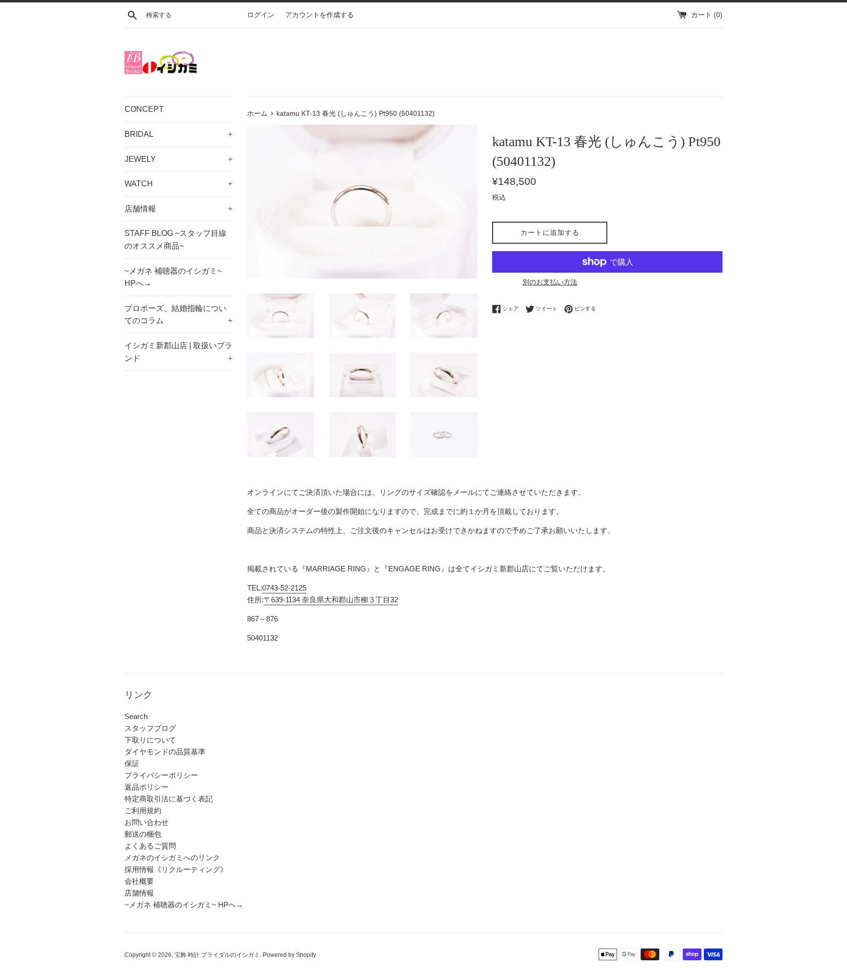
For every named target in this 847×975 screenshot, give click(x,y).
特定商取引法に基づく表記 (169, 799)
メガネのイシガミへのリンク (172, 857)
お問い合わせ (147, 822)
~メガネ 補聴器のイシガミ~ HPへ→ (173, 277)
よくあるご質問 (150, 846)
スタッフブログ (150, 728)
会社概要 (139, 881)
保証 (132, 763)
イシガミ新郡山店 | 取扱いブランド (178, 351)
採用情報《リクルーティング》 (176, 869)
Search (136, 716)
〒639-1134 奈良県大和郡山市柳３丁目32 (331, 599)
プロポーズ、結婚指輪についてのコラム (178, 314)
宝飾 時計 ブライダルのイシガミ (217, 954)
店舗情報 (178, 209)
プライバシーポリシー (161, 775)
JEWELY (178, 159)
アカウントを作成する (319, 15)
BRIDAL (178, 134)
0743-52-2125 (284, 588)
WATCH (178, 184)
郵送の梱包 (143, 834)
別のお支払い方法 (550, 282)
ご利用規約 (143, 810)
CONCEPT (144, 109)
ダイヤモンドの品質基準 (165, 751)
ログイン (260, 15)
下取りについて (150, 740)
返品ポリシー (147, 787)
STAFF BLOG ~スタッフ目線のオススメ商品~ (175, 239)
